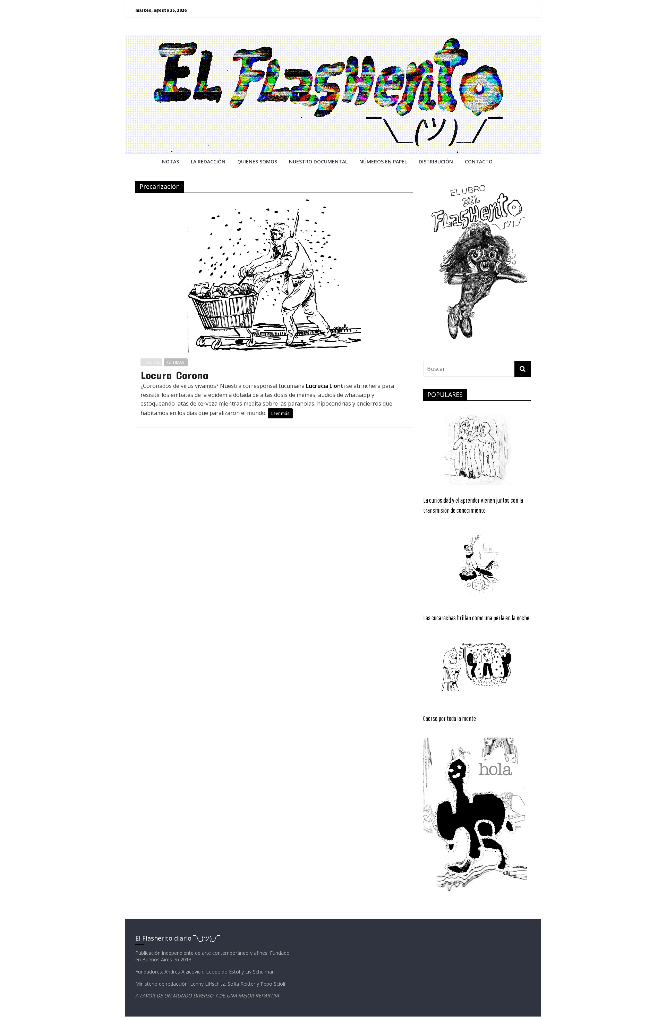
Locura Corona (174, 374)
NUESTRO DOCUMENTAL (318, 161)
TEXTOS (151, 362)
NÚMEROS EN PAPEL (383, 161)
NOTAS (170, 161)
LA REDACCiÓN (208, 161)
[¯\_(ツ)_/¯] (333, 39)
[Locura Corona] (274, 202)
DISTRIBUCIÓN (436, 161)
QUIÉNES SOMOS (257, 161)
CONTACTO (479, 161)
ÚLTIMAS (175, 362)
